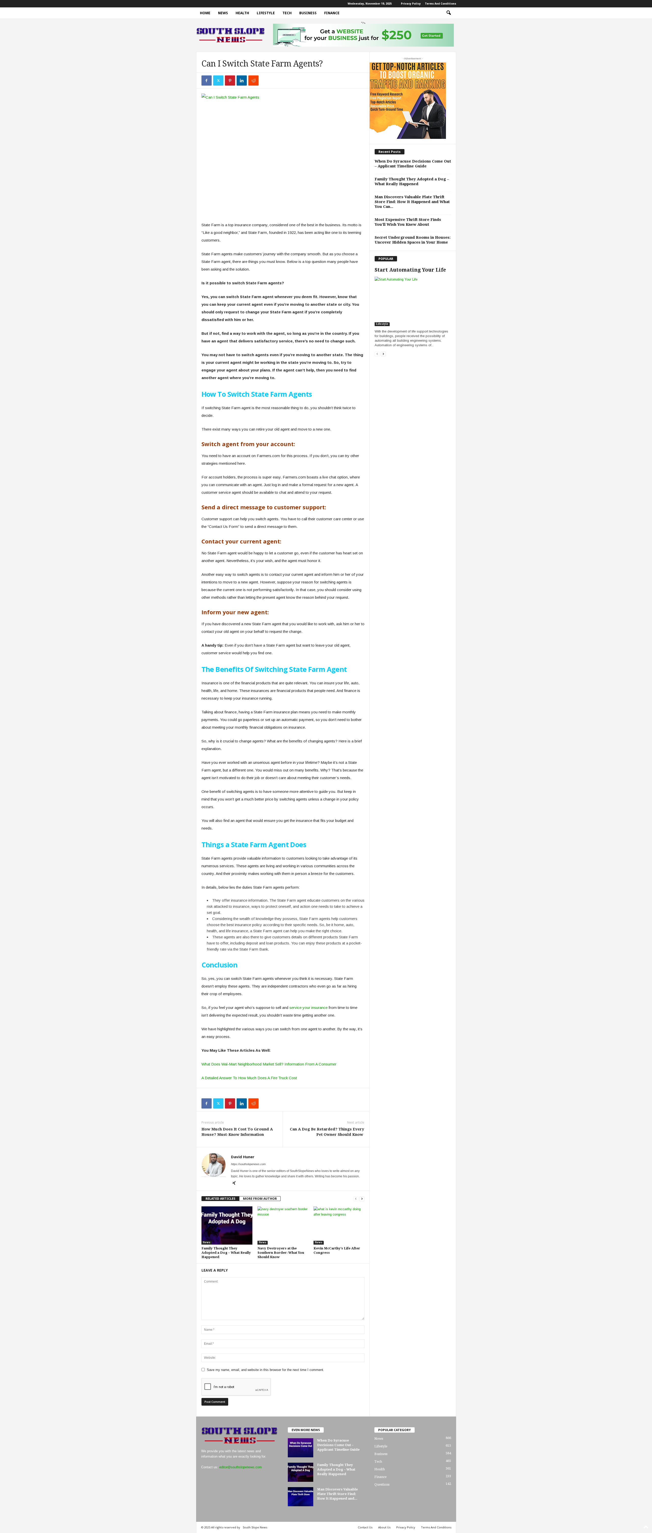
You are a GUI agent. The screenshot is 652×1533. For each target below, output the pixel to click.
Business (308, 13)
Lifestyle (266, 13)
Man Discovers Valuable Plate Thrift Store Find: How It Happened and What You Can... (412, 202)
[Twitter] (218, 80)
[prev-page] (355, 1198)
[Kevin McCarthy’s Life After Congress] (339, 1225)
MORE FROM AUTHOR (260, 1199)
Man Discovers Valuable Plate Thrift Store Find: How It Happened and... (337, 1493)
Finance (331, 13)
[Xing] (234, 1183)
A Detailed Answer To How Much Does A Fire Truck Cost (249, 1078)
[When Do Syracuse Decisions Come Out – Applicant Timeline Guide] (300, 1447)
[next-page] (361, 1198)
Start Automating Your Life (410, 270)
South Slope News (255, 1527)
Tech (287, 13)
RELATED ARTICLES (220, 1199)
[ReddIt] (253, 80)
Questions (381, 1484)
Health (242, 13)
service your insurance (308, 1007)
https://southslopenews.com (248, 1164)
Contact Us (365, 1527)
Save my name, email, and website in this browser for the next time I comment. (265, 1370)
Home (205, 13)
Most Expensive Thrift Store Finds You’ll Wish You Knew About (408, 222)
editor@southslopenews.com (240, 1467)
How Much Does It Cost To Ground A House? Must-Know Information (237, 1132)
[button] (448, 13)
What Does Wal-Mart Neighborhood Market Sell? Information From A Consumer (268, 1064)
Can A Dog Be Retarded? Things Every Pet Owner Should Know (327, 1132)
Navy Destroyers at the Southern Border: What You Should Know (280, 1252)
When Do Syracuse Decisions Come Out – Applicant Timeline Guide (413, 163)
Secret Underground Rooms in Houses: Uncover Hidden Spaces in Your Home (413, 240)
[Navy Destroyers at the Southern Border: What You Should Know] (282, 1225)
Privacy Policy (411, 3)
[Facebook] (206, 80)
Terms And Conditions (440, 3)
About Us (384, 1527)
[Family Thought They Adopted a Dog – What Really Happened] (226, 1225)
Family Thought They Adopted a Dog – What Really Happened (226, 1252)
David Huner (242, 1156)
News (223, 13)
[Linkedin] (242, 80)
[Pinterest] (230, 80)
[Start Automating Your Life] (413, 301)
